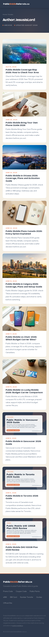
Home (5, 14)
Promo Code (8, 591)
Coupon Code (21, 591)
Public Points (35, 591)
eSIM (5, 597)
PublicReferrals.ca (16, 4)
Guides (39, 597)
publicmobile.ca (17, 626)
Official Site (7, 603)
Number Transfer (26, 597)
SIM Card (13, 597)
